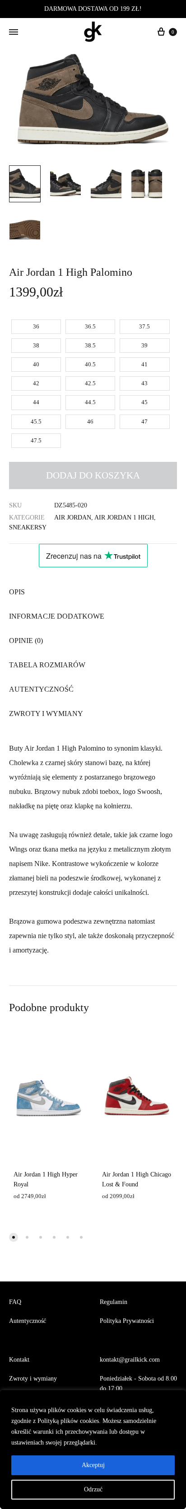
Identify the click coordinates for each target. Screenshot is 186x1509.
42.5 (90, 383)
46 (90, 421)
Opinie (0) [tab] (26, 640)
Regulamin (113, 1302)
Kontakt (19, 1359)
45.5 (36, 421)
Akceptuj (93, 1465)
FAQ (15, 1302)
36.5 (90, 326)
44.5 (90, 402)
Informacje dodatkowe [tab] (56, 616)
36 (36, 326)
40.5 (90, 364)
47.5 (36, 440)
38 (36, 345)
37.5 (144, 326)
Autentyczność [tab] (41, 689)
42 (36, 383)
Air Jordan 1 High (124, 517)
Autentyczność (27, 1321)
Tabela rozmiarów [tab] (47, 665)
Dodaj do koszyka (93, 475)
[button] (13, 1237)
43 (144, 383)
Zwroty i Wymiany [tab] (46, 713)
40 (36, 364)
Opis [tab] (17, 592)
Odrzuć (93, 1489)
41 (144, 364)
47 (144, 421)
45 (144, 402)
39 (144, 345)
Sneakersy (27, 527)
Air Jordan (72, 517)
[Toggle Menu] (13, 32)
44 (36, 402)
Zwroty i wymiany (33, 1378)
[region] (93, 1449)
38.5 (90, 345)
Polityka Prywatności (127, 1321)
